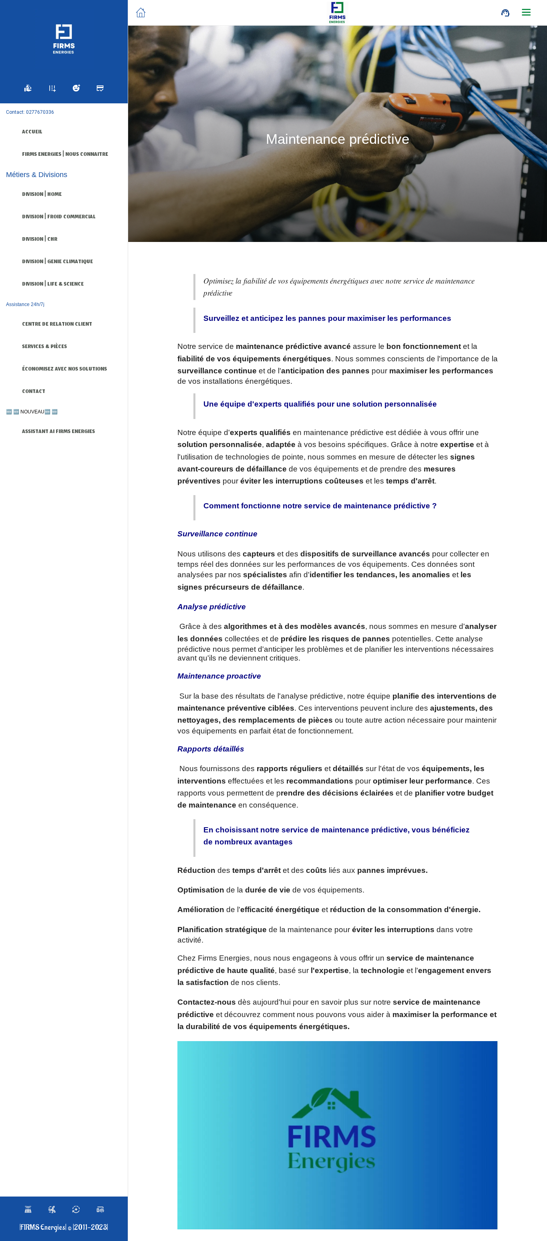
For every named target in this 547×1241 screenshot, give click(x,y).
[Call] (505, 12)
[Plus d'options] (526, 12)
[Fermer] (141, 13)
